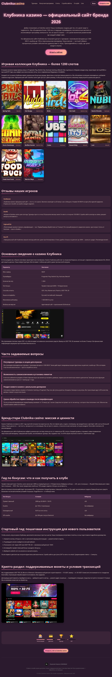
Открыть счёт (104, 3)
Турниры (34, 3)
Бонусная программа (46, 3)
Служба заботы (67, 3)
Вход (94, 3)
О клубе (76, 3)
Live (82, 3)
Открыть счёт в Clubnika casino (56, 651)
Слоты (58, 3)
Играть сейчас (56, 52)
